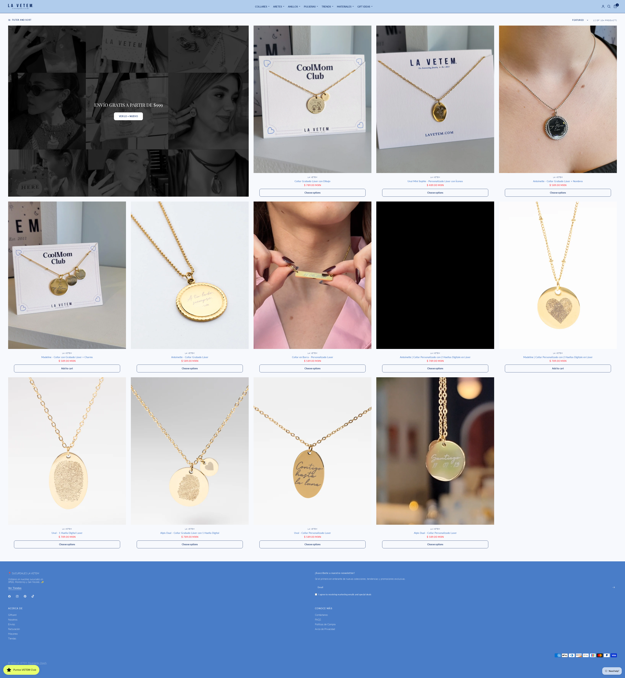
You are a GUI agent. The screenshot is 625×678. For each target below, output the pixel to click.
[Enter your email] (613, 587)
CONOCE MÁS (323, 608)
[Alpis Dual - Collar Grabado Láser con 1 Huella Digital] (190, 451)
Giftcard (12, 614)
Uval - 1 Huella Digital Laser (67, 532)
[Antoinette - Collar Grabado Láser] (190, 275)
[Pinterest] (27, 596)
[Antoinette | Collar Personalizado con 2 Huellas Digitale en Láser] (435, 275)
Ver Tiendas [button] (14, 588)
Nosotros (12, 619)
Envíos (11, 624)
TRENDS (326, 6)
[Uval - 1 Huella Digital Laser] (67, 451)
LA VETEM (312, 177)
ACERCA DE (15, 608)
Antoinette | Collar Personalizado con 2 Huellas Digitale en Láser (435, 357)
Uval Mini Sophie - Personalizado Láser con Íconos (435, 181)
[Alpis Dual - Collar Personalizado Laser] (435, 451)
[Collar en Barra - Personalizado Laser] (312, 275)
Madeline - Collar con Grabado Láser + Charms (67, 357)
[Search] (609, 6)
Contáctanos (321, 614)
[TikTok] (35, 596)
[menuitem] (262, 6)
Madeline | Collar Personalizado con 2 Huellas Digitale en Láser (558, 357)
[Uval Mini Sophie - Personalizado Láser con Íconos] (435, 99)
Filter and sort (21, 20)
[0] (614, 6)
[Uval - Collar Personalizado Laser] (312, 451)
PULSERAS (310, 6)
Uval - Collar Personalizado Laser (312, 532)
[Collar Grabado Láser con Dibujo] (312, 99)
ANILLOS (293, 6)
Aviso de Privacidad (325, 629)
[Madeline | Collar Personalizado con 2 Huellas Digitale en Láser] (558, 275)
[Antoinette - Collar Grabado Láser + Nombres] (558, 99)
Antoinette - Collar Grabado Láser (189, 357)
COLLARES (261, 6)
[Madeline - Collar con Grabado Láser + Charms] (67, 275)
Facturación (14, 629)
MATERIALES (344, 6)
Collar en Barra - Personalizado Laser (312, 357)
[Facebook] (11, 596)
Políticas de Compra (325, 624)
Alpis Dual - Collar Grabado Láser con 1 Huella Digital (189, 532)
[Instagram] (19, 596)
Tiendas (12, 638)
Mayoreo (13, 633)
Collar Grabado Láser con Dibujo (312, 181)
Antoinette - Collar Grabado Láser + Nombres (558, 181)
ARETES (277, 6)
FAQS (318, 619)
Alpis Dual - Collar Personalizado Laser (435, 532)
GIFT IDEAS (363, 6)
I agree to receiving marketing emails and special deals (344, 594)
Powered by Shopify (37, 663)
